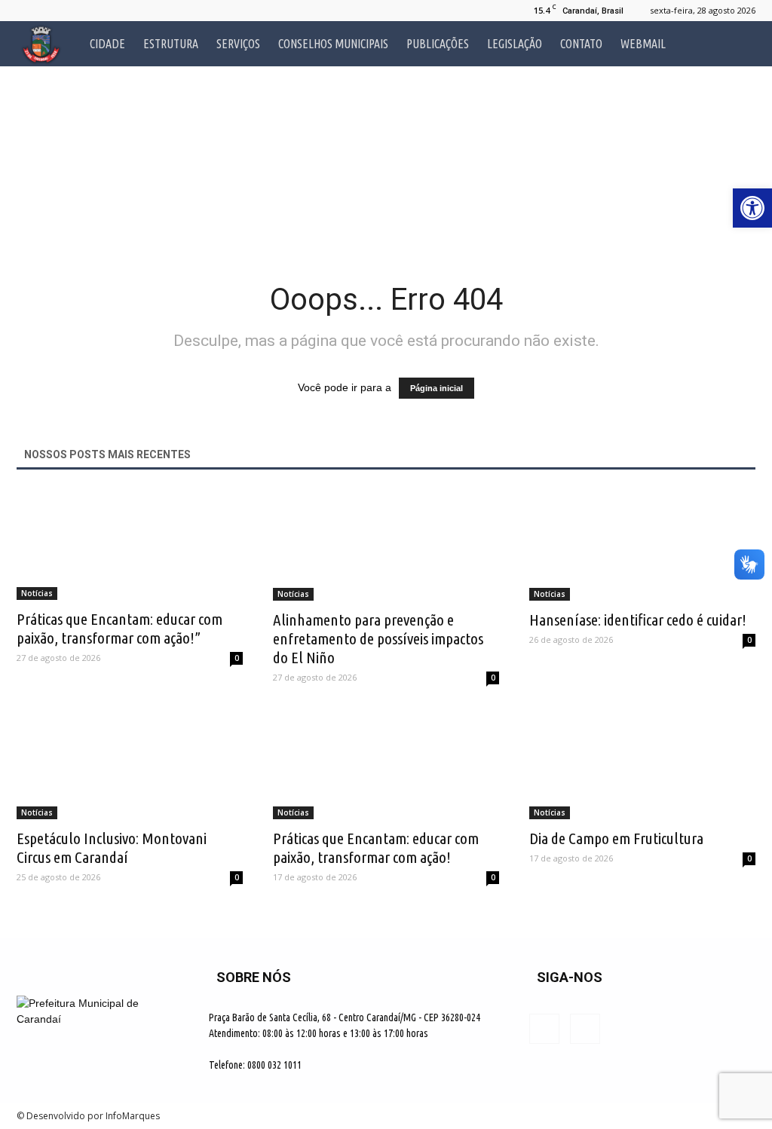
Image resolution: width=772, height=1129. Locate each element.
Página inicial (436, 388)
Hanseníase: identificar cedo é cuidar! (637, 619)
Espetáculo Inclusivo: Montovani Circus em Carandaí (112, 847)
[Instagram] (52, 10)
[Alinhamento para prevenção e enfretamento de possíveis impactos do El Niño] (386, 545)
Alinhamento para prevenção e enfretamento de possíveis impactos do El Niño (378, 638)
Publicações (437, 43)
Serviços (238, 43)
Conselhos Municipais (333, 43)
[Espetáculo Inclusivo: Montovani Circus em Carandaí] (130, 763)
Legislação (514, 43)
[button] (737, 44)
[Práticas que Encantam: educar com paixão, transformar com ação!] (386, 763)
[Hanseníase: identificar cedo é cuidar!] (642, 545)
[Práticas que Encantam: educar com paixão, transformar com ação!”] (130, 544)
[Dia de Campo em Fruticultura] (642, 763)
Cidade (107, 43)
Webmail (643, 43)
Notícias (37, 593)
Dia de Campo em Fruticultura (616, 838)
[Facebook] (28, 10)
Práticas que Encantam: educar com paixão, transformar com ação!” (119, 628)
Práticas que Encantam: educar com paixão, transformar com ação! (376, 847)
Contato (581, 43)
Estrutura (170, 43)
